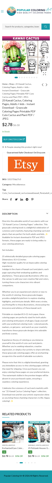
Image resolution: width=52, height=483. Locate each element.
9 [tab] (36, 77)
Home (5, 84)
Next (47, 57)
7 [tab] (31, 77)
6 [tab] (29, 77)
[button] (17, 462)
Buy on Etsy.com (13, 139)
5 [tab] (27, 77)
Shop (11, 84)
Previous (4, 57)
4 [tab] (24, 77)
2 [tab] (19, 77)
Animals (31, 445)
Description (9, 213)
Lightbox (44, 73)
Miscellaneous (18, 184)
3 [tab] (22, 77)
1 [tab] (16, 77)
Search (45, 27)
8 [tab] (34, 77)
